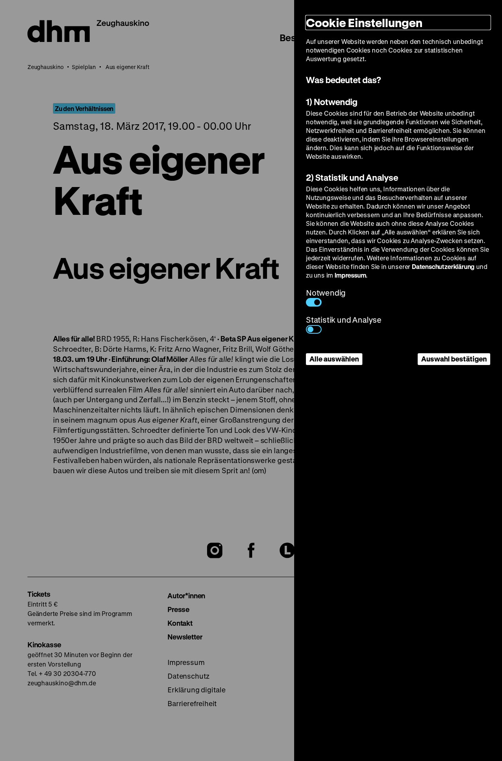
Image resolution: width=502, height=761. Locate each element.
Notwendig (326, 292)
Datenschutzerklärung (443, 266)
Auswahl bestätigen (454, 359)
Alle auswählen (334, 359)
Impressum (350, 275)
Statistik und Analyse (344, 319)
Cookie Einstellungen (364, 22)
